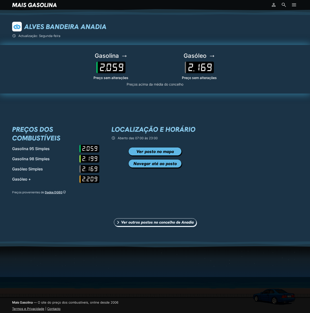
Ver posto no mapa (155, 151)
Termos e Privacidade (28, 309)
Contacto (54, 309)
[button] (274, 5)
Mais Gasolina (34, 5)
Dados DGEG (53, 192)
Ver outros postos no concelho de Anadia (157, 222)
